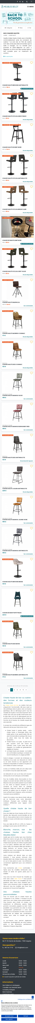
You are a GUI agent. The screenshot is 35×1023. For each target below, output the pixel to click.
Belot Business (7, 992)
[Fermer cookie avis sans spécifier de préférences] (33, 997)
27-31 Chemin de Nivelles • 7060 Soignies (17, 941)
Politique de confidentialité (26, 999)
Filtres (21, 28)
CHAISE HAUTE (12, 35)
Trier (30, 28)
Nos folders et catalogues (11, 985)
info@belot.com (22, 947)
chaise (20, 868)
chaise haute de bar (11, 705)
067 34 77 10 (8, 947)
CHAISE (5, 35)
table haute (18, 879)
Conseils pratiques (9, 990)
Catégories (9, 28)
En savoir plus (8, 56)
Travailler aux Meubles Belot (12, 987)
